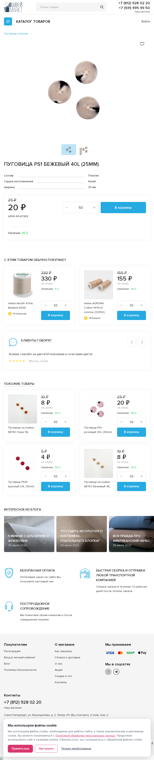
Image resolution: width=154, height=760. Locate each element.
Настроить (46, 748)
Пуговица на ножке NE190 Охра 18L (21, 430)
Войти (146, 21)
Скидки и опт (63, 676)
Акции (59, 670)
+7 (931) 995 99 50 (134, 8)
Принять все (20, 748)
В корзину (123, 207)
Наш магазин (142, 11)
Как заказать (63, 651)
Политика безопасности (20, 670)
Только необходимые (76, 748)
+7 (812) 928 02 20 (134, 3)
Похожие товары (19, 384)
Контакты (61, 682)
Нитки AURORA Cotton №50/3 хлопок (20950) (94, 308)
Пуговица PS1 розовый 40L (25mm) (98, 430)
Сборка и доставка (67, 657)
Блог (7, 663)
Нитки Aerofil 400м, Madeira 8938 (20, 305)
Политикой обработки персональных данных (85, 735)
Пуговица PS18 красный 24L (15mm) (21, 484)
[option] (77, 90)
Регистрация (12, 651)
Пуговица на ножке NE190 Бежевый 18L (97, 484)
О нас (58, 663)
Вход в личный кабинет (19, 657)
